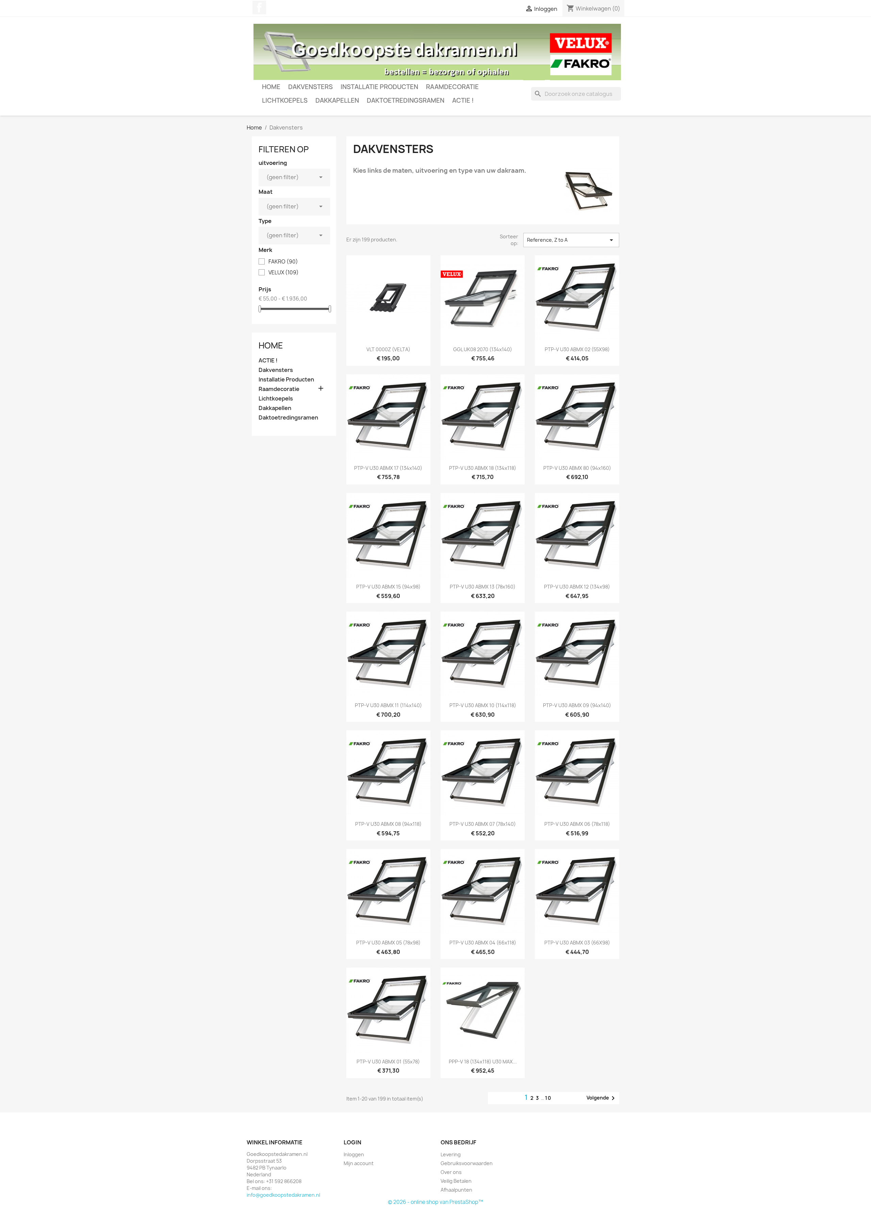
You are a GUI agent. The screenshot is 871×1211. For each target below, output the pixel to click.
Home (271, 87)
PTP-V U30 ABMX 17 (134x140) (388, 468)
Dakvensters (310, 87)
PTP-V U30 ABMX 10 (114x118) (482, 705)
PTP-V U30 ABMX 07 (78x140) (482, 824)
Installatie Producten (379, 87)
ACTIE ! (463, 100)
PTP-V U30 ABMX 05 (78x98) (388, 942)
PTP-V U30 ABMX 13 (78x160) (482, 586)
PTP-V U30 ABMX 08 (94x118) (388, 824)
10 (548, 1098)
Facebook (259, 7)
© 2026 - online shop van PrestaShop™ (435, 1202)
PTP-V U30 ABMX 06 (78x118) (577, 824)
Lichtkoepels (285, 100)
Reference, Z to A (571, 240)
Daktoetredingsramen (405, 100)
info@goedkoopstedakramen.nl (283, 1195)
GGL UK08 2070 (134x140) (482, 349)
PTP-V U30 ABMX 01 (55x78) (388, 1061)
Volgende (602, 1098)
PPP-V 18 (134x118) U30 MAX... (483, 1061)
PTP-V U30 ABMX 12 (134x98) (577, 586)
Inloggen (354, 1154)
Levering (451, 1154)
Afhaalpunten (456, 1190)
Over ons (451, 1172)
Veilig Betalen (456, 1181)
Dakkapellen (337, 100)
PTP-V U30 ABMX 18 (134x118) (482, 468)
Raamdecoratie (452, 87)
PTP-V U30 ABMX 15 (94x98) (388, 586)
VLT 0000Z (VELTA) (388, 349)
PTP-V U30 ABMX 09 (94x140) (577, 705)
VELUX (283, 272)
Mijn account (359, 1163)
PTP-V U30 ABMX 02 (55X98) (577, 349)
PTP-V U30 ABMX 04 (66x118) (482, 942)
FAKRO (283, 261)
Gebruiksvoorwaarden (467, 1163)
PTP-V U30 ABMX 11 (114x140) (388, 705)
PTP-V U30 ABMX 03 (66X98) (577, 942)
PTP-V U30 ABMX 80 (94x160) (577, 468)
